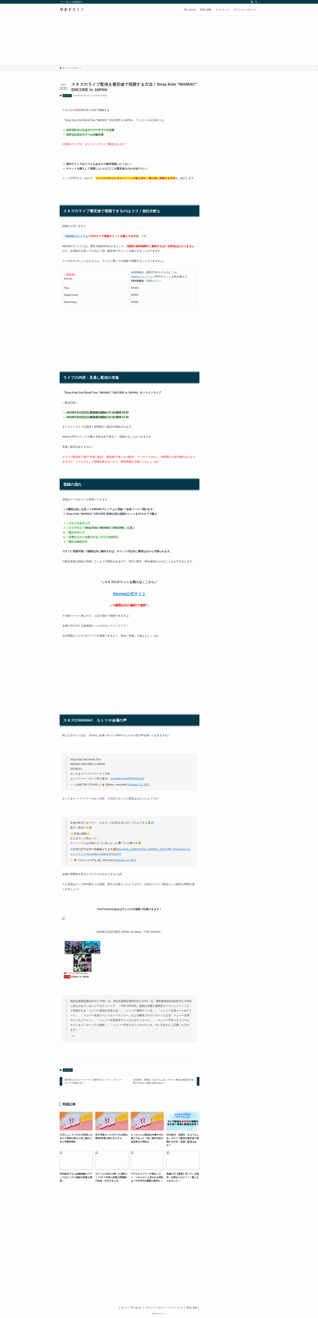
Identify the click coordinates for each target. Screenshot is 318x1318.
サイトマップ (176, 1307)
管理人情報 (191, 1307)
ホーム (124, 1307)
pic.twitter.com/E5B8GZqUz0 (127, 778)
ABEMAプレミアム (76, 236)
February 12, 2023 (138, 784)
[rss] (252, 2)
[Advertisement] (159, 40)
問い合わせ (136, 1307)
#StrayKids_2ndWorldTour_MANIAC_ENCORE (144, 849)
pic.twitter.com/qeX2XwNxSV (104, 854)
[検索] (256, 2)
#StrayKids (179, 849)
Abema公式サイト (129, 593)
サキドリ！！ (72, 10)
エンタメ (67, 96)
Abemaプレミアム (142, 276)
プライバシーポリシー (156, 1307)
